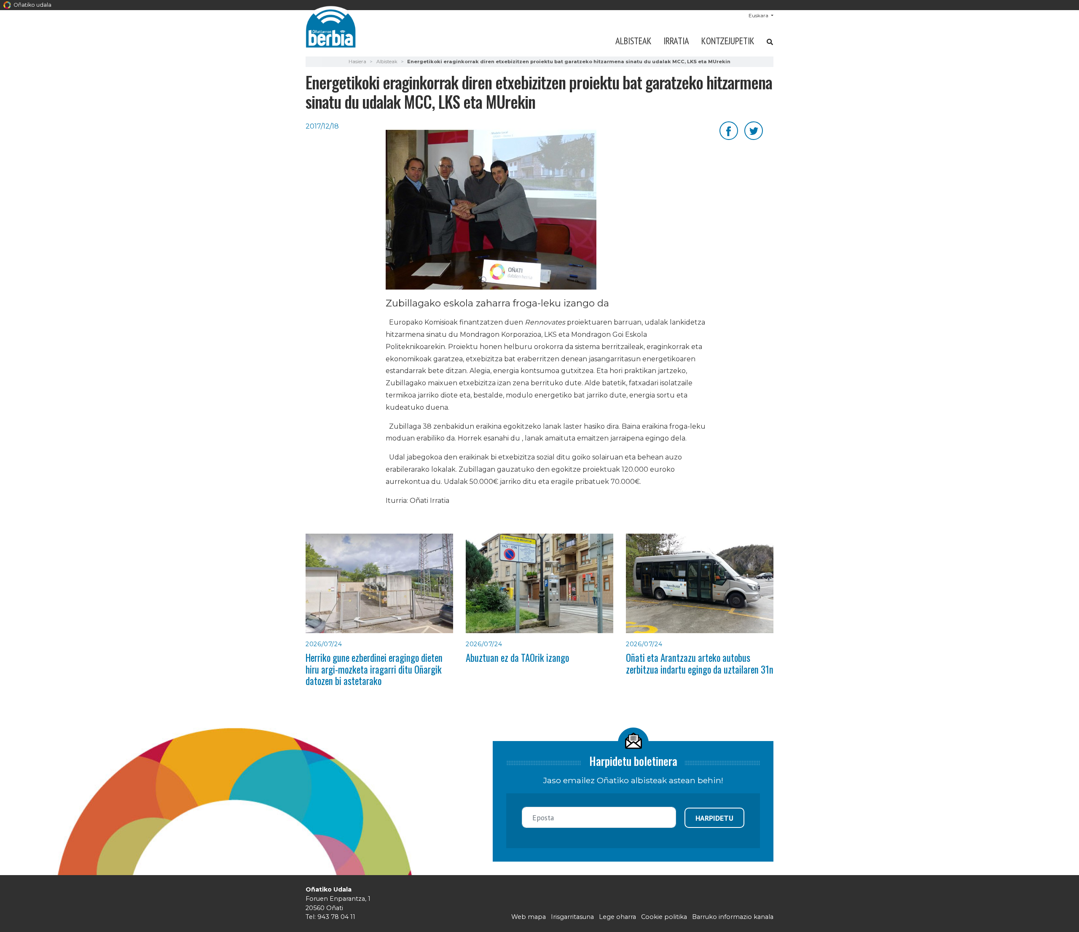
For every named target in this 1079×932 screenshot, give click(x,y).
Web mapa (528, 917)
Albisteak (633, 41)
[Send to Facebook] (728, 130)
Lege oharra (617, 917)
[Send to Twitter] (753, 130)
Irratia (676, 41)
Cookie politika (664, 917)
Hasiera (357, 61)
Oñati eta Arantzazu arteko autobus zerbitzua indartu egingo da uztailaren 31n (699, 663)
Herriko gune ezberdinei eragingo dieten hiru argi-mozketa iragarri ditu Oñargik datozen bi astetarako (374, 669)
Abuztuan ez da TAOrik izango (517, 657)
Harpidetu (714, 818)
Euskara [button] (759, 15)
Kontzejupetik (727, 41)
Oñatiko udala (31, 5)
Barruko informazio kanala (732, 917)
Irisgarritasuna (572, 917)
